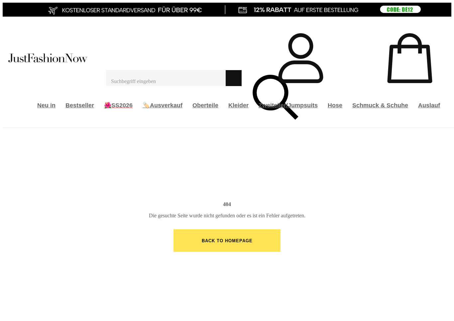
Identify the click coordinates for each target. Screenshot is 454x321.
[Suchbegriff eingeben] (166, 78)
